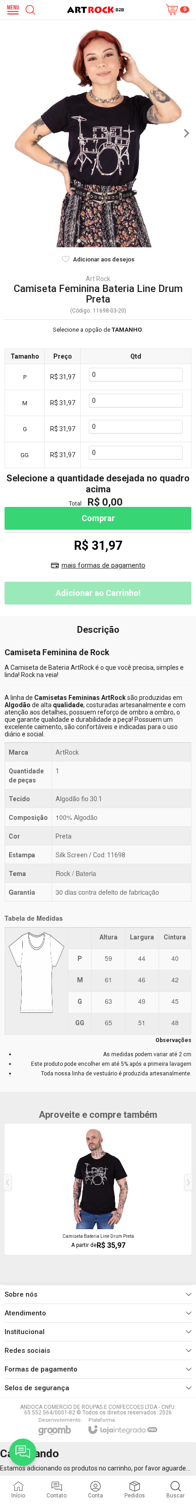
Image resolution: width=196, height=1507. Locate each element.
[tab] (78, 240)
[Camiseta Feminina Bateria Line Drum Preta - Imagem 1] (98, 133)
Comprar (98, 518)
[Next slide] (186, 133)
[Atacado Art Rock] (95, 9)
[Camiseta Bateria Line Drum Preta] (98, 1189)
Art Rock (98, 279)
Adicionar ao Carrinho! (98, 593)
